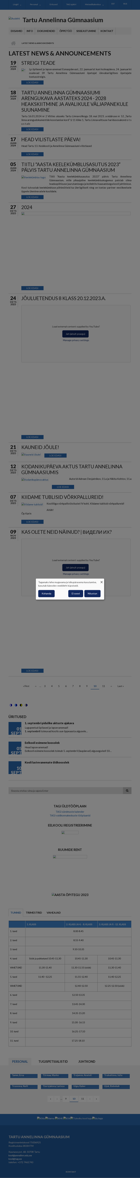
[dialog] (70, 589)
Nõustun (92, 593)
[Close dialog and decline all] (101, 580)
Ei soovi (76, 593)
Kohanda (46, 593)
